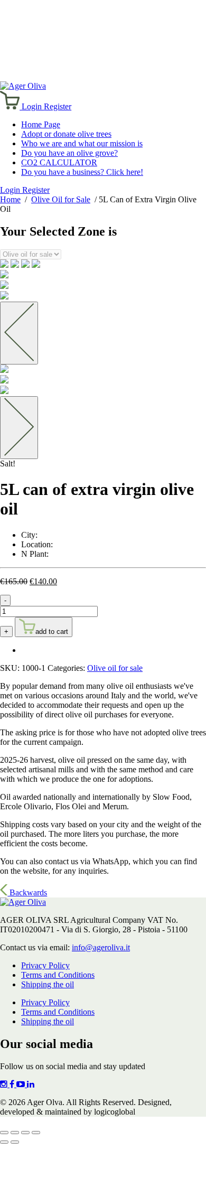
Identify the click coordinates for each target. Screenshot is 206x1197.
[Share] (25, 1132)
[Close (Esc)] (36, 1132)
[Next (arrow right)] (15, 1142)
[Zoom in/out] (4, 1132)
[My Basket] (11, 106)
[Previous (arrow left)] (4, 1142)
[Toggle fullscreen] (15, 1132)
